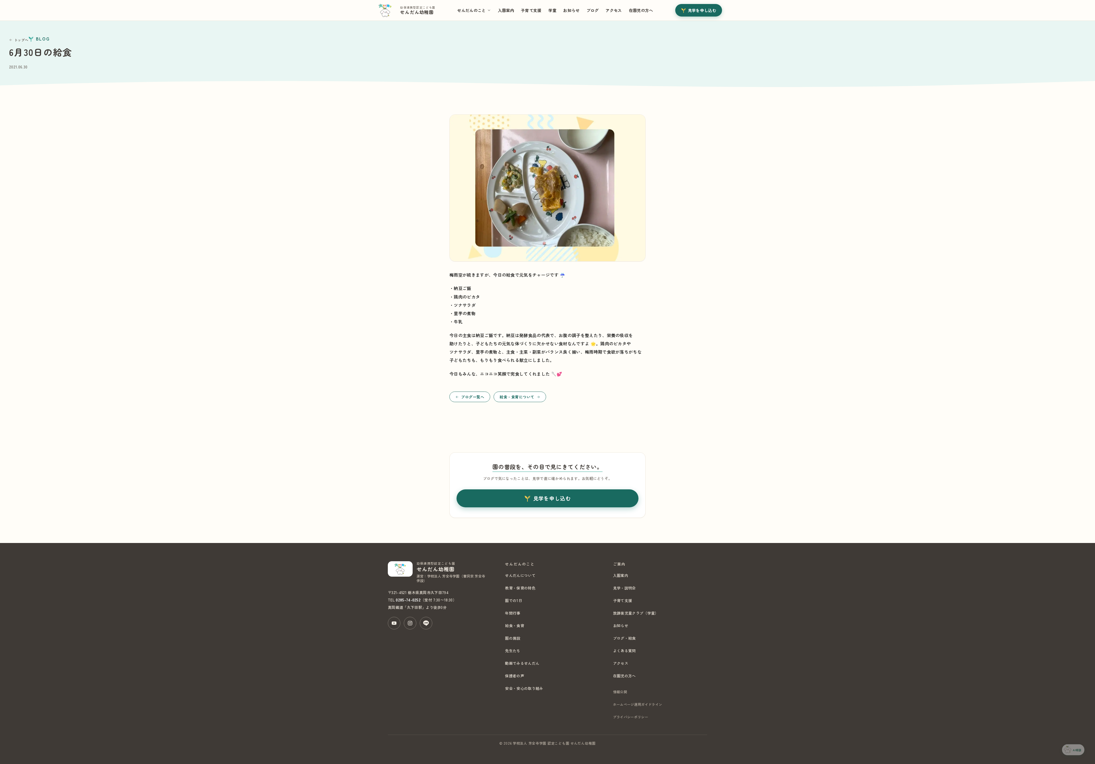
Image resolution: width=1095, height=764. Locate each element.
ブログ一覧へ (472, 397)
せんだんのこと (471, 10)
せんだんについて (520, 575)
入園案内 (506, 10)
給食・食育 (514, 625)
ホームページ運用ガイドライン (637, 704)
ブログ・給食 (624, 638)
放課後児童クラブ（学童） (636, 613)
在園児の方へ (641, 10)
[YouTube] (394, 623)
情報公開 (620, 691)
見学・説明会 (624, 588)
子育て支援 (531, 10)
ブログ (593, 10)
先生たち (512, 650)
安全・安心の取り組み (524, 688)
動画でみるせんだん (522, 663)
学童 (552, 10)
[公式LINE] (426, 623)
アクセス (613, 10)
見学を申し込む (702, 10)
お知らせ (571, 10)
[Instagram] (410, 623)
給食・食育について (517, 397)
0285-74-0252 (408, 600)
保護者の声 (514, 675)
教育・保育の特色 (520, 588)
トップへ (21, 39)
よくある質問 (624, 650)
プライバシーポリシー (630, 716)
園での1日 (513, 600)
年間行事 (512, 613)
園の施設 (512, 638)
